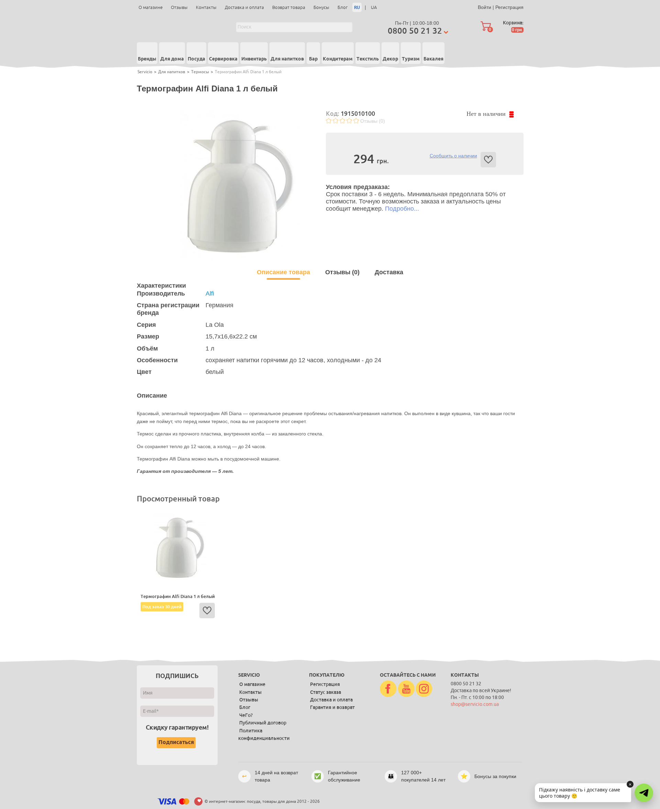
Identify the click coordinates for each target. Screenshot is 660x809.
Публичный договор (262, 723)
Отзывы (179, 7)
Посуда (196, 59)
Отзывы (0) (372, 121)
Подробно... (402, 208)
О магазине (151, 7)
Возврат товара (288, 7)
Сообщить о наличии (453, 155)
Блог (343, 7)
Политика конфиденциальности (264, 734)
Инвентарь (254, 59)
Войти (484, 7)
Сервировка (223, 59)
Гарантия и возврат (332, 707)
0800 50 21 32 (415, 30)
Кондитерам (338, 59)
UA (374, 7)
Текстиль (367, 59)
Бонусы (321, 7)
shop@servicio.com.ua (475, 704)
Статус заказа (325, 692)
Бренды (147, 59)
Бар (313, 59)
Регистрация (509, 7)
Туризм (411, 59)
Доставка (389, 272)
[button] (644, 793)
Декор (390, 59)
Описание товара (283, 272)
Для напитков (287, 59)
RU (357, 7)
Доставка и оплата (244, 7)
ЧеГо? (246, 715)
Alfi (210, 293)
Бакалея (433, 59)
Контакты (206, 7)
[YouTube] (406, 689)
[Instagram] (424, 689)
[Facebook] (388, 689)
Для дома (172, 59)
